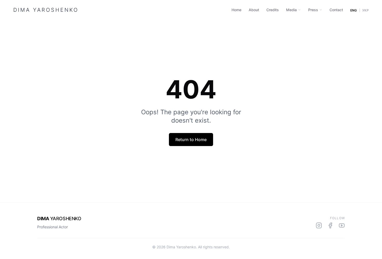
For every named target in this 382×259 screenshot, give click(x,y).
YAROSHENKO (59, 218)
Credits (272, 10)
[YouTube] (342, 225)
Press (313, 10)
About (254, 10)
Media (291, 10)
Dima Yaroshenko (45, 10)
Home (236, 10)
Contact (336, 10)
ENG (353, 10)
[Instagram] (319, 225)
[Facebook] (330, 225)
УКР (365, 10)
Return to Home (191, 139)
